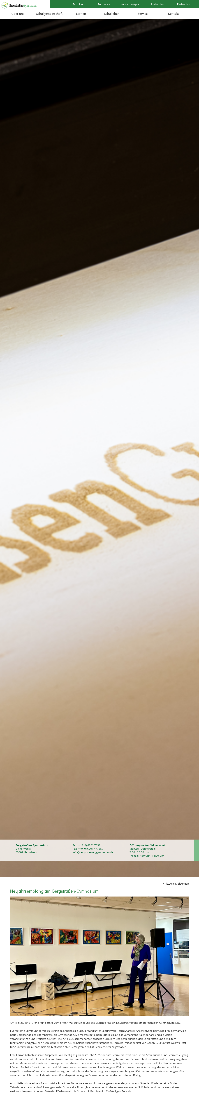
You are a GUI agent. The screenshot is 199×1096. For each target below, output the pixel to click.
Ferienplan (183, 4)
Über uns (17, 14)
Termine (78, 4)
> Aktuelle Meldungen (175, 883)
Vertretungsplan (130, 4)
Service (143, 14)
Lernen (81, 14)
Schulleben (112, 14)
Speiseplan (157, 4)
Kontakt (173, 14)
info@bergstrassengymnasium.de (93, 852)
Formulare (104, 4)
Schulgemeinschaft (49, 14)
